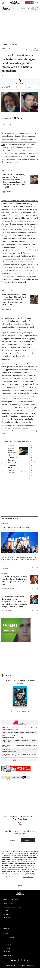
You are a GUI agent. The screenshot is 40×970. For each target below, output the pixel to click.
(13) (27, 471)
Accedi (12, 840)
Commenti (7, 118)
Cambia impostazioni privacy (12, 907)
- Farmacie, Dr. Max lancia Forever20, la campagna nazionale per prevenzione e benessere (17, 736)
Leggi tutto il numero (20, 711)
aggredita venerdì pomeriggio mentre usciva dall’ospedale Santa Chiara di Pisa (18, 142)
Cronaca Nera (9, 44)
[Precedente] (3, 463)
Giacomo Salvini (7, 588)
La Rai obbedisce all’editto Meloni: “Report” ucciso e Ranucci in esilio (16, 528)
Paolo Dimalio (7, 610)
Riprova (20, 885)
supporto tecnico (28, 877)
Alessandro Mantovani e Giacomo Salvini (13, 567)
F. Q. (3, 75)
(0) (37, 567)
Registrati (28, 840)
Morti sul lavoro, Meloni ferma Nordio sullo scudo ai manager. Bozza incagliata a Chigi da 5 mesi (14, 580)
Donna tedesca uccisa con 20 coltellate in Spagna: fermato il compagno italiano (13, 457)
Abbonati (29, 3)
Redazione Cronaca (12, 471)
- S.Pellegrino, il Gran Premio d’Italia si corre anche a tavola (19, 732)
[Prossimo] (36, 463)
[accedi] (36, 3)
